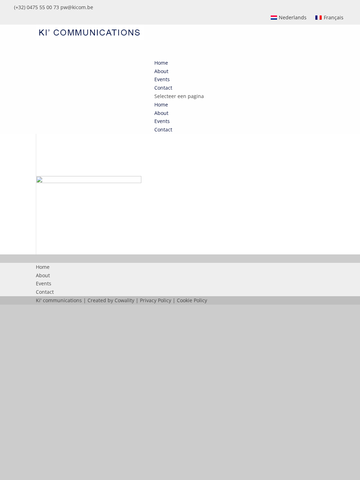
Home (161, 104)
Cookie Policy (192, 300)
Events (162, 121)
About (161, 113)
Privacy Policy (155, 300)
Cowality (124, 300)
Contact (163, 129)
